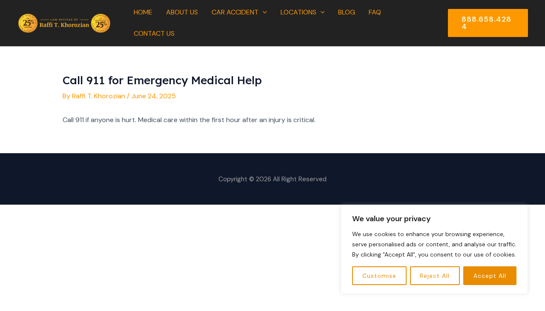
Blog (346, 12)
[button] (262, 12)
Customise (379, 276)
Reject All (435, 276)
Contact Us (154, 33)
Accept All (489, 276)
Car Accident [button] (235, 12)
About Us (182, 12)
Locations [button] (298, 12)
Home (143, 12)
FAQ (375, 12)
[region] (434, 249)
